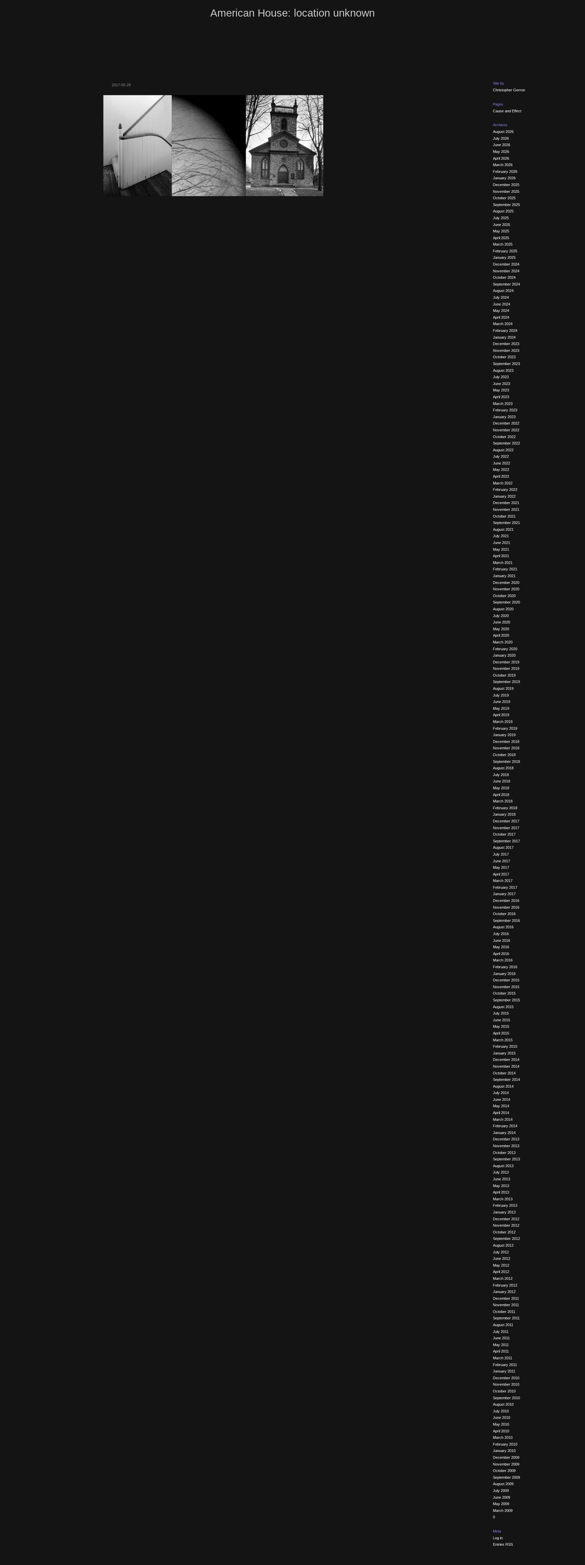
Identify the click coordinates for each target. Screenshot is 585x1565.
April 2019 (501, 715)
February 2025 (505, 251)
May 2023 (501, 390)
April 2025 (501, 238)
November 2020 (506, 589)
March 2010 (503, 1437)
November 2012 (506, 1225)
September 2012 (506, 1239)
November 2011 (506, 1305)
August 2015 (503, 1007)
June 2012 (501, 1258)
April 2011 (501, 1351)
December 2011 (506, 1298)
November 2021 (506, 509)
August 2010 (503, 1404)
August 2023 (503, 370)
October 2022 (504, 437)
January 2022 (504, 496)
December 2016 (506, 901)
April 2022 (501, 476)
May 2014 (501, 1106)
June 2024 (501, 304)
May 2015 (501, 1026)
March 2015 (503, 1040)
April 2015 (501, 1033)
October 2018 (504, 755)
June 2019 (501, 702)
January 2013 (504, 1212)
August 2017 (503, 847)
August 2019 (503, 688)
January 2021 (504, 576)
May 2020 (501, 629)
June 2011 (501, 1338)
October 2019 (504, 675)
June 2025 (501, 225)
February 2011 (505, 1365)
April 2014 (501, 1113)
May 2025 (501, 231)
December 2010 (506, 1378)
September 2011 (506, 1318)
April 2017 (501, 874)
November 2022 (506, 430)
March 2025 (503, 244)
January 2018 (504, 814)
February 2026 (505, 171)
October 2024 (504, 277)
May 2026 (501, 152)
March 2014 (503, 1119)
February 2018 (505, 808)
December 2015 (506, 980)
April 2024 (501, 317)
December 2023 (506, 344)
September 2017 (506, 841)
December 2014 (506, 1060)
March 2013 (503, 1199)
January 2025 (504, 257)
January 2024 (504, 337)
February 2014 (505, 1126)
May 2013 (501, 1186)
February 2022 (505, 489)
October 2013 (504, 1153)
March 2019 (503, 722)
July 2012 (501, 1252)
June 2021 (501, 543)
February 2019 (505, 728)
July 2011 (500, 1332)
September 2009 (506, 1477)
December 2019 (506, 662)
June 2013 (501, 1179)
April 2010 (501, 1431)
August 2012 (503, 1245)
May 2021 (501, 549)
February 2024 (505, 330)
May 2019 (501, 708)
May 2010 (501, 1424)
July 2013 (501, 1172)
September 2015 (506, 1000)
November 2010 (506, 1384)
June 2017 (501, 861)
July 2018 (501, 775)
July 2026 (501, 138)
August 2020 (503, 609)
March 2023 (503, 404)
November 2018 (506, 748)
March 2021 (503, 563)
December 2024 (506, 264)
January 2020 (504, 655)
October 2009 (504, 1471)
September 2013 (506, 1159)
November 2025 (506, 191)
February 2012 (505, 1285)
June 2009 (501, 1497)
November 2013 (506, 1146)
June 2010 (501, 1417)
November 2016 (506, 907)
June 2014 (501, 1099)
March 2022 (503, 483)
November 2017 (506, 828)
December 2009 (506, 1457)
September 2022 (506, 443)
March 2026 (503, 165)
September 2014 (506, 1080)
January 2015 (504, 1053)
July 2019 (501, 695)
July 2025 (501, 218)
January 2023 (504, 417)
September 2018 (506, 761)
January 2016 (504, 974)
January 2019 (504, 735)
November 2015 (506, 987)
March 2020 (503, 642)
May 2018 (501, 788)
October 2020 (504, 596)
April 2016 (501, 954)
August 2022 (503, 450)
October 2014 (504, 1073)
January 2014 (504, 1133)
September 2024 (506, 284)
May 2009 (501, 1504)
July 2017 (501, 854)
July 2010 (501, 1411)
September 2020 (506, 602)
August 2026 (503, 132)
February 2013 (505, 1205)
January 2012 (504, 1292)
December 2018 (506, 742)
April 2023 (501, 397)
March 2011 (502, 1358)
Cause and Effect (507, 111)
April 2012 (501, 1272)
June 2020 (501, 622)
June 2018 (501, 781)
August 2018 (503, 768)
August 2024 (503, 291)
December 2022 (506, 423)
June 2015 (501, 1020)
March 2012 (503, 1278)
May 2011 (501, 1345)
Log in (498, 1538)
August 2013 (503, 1166)
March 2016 (503, 960)
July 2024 (501, 297)
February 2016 (505, 967)
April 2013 (501, 1192)
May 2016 (501, 947)
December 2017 (506, 821)
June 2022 (501, 463)
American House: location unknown (292, 13)
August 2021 (503, 529)
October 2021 (504, 516)
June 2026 (501, 145)
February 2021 (505, 569)
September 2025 (506, 205)
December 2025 (506, 185)
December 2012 (506, 1219)
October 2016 (504, 914)
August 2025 (503, 211)
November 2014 (506, 1066)
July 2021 (501, 536)
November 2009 (506, 1464)
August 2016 (503, 927)
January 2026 (504, 178)
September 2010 (506, 1398)
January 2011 (504, 1371)
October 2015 (504, 993)
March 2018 (503, 801)
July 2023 (501, 377)
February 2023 (505, 410)
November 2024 (506, 271)
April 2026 (501, 158)
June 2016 (501, 940)
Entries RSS (503, 1544)
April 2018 (501, 795)
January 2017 (504, 894)
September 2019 (506, 682)
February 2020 (505, 649)
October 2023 (504, 357)
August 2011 (503, 1325)
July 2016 (501, 934)
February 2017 (505, 887)
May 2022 (501, 470)
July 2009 (501, 1491)
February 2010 (505, 1444)
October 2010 (504, 1391)
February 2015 (505, 1046)
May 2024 (501, 311)
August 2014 (503, 1086)
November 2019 (506, 668)
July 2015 (501, 1013)
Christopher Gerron (509, 90)
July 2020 (501, 616)
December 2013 (506, 1139)
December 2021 (506, 503)
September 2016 (506, 920)
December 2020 (506, 583)
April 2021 (501, 556)
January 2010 (504, 1451)
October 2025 (504, 198)
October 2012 (504, 1232)
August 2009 (503, 1484)
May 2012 (501, 1265)
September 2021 (506, 523)
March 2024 (503, 324)
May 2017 (501, 867)
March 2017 (503, 881)
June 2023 (501, 384)
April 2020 (501, 635)
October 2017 (504, 834)
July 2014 (501, 1093)
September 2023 (506, 364)
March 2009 (503, 1511)
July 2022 (501, 456)
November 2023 (506, 350)
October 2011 (504, 1312)
